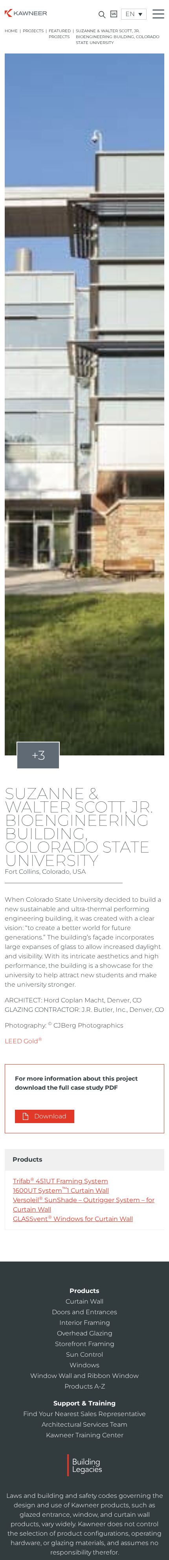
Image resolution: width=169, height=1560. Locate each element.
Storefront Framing (84, 1344)
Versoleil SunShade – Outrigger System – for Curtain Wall (83, 1204)
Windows (84, 1365)
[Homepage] (26, 12)
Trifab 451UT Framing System (60, 1181)
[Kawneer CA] (113, 14)
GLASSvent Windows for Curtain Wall (73, 1218)
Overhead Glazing (84, 1333)
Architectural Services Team (84, 1424)
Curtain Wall (84, 1301)
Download (50, 1116)
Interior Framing (84, 1322)
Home (11, 30)
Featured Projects (60, 33)
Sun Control (84, 1354)
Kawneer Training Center (84, 1435)
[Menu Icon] (160, 15)
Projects (33, 30)
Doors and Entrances (84, 1312)
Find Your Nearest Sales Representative (84, 1414)
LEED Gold (23, 1041)
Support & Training (84, 1403)
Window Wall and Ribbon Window (84, 1376)
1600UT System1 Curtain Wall (61, 1190)
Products (84, 1291)
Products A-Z (84, 1386)
